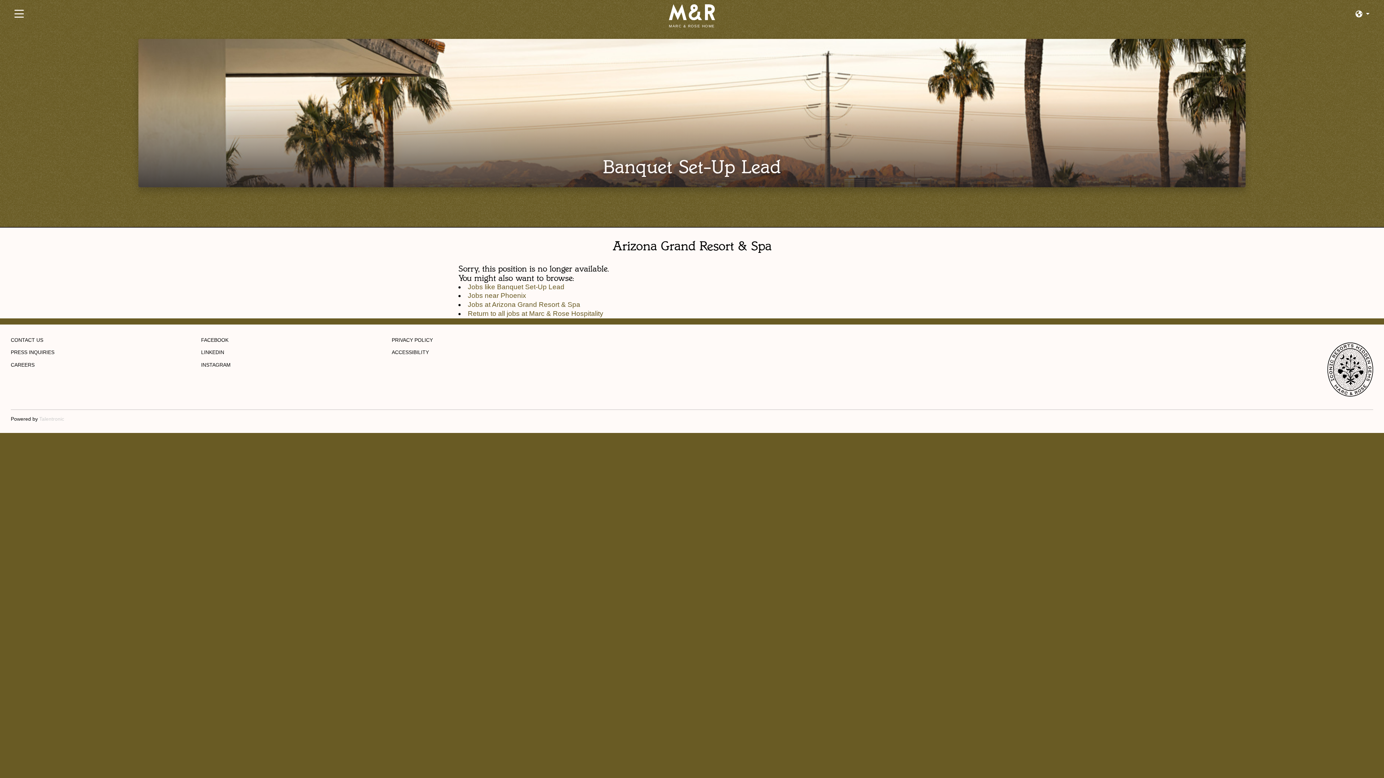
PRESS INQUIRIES (32, 352)
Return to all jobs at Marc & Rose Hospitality (535, 313)
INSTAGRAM (216, 365)
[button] (1363, 14)
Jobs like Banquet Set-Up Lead (516, 287)
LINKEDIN (212, 352)
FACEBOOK (215, 340)
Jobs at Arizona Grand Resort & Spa (524, 304)
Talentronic (51, 419)
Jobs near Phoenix (497, 295)
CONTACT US (27, 340)
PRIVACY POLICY (412, 340)
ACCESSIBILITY (410, 352)
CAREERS (23, 365)
